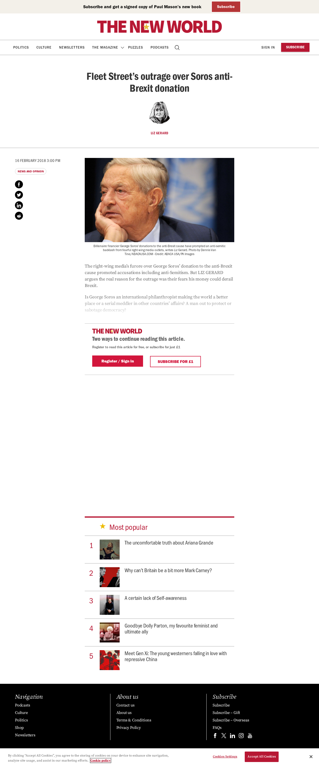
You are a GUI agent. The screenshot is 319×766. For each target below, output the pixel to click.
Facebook (19, 184)
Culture (44, 47)
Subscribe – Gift (226, 712)
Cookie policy (100, 761)
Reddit (19, 216)
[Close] (311, 756)
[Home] (159, 26)
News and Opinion (31, 171)
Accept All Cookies (261, 757)
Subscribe (226, 6)
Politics (21, 47)
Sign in (268, 47)
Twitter (19, 195)
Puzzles (135, 47)
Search (177, 47)
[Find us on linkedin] (232, 737)
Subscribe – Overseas (231, 720)
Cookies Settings (225, 757)
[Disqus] (159, 437)
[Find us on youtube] (249, 737)
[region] (159, 757)
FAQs (217, 727)
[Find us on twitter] (223, 737)
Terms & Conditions (133, 720)
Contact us (125, 705)
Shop (19, 727)
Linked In (19, 205)
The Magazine (105, 47)
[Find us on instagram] (241, 737)
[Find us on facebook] (215, 737)
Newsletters (72, 47)
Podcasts (160, 47)
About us (124, 712)
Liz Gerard (159, 133)
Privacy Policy (128, 727)
